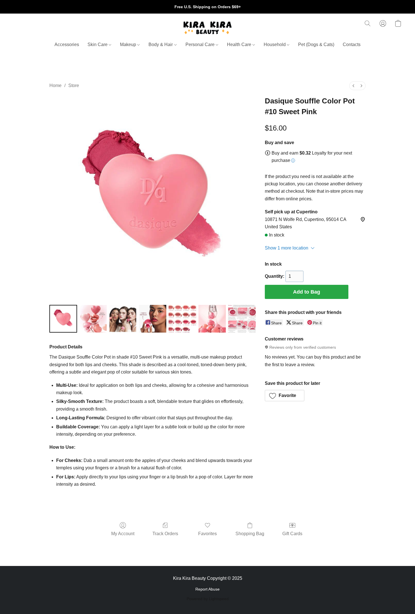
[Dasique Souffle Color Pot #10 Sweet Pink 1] (93, 319)
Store (73, 85)
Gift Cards (292, 533)
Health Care (239, 44)
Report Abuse (207, 589)
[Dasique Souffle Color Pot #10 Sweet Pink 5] (212, 319)
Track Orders (165, 533)
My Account (122, 533)
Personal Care (200, 44)
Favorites (207, 533)
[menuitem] (353, 86)
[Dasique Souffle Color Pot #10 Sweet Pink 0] (63, 319)
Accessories (66, 44)
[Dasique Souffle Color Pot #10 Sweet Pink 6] (242, 319)
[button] (207, 28)
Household (275, 44)
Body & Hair (161, 44)
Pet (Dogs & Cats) (316, 44)
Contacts (352, 44)
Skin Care (98, 44)
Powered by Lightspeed (208, 598)
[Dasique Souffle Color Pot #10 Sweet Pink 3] (153, 319)
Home (55, 85)
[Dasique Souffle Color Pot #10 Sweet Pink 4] (182, 319)
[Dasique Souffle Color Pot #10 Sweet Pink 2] (123, 319)
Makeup (128, 44)
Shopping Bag (249, 533)
